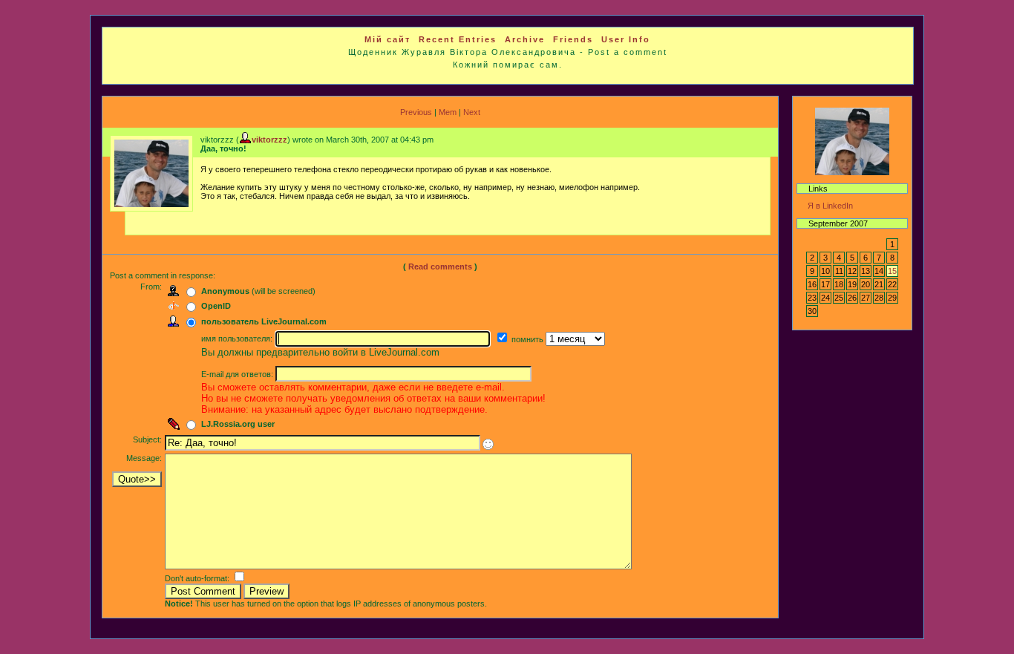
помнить (528, 339)
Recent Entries (458, 39)
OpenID (216, 305)
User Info (625, 39)
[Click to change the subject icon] (488, 444)
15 (892, 270)
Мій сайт (387, 39)
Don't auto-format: (198, 578)
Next (471, 112)
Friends (573, 39)
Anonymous (225, 291)
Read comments (440, 266)
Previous (416, 112)
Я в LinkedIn (830, 205)
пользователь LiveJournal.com (264, 321)
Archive (525, 39)
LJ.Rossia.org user (238, 423)
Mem (448, 112)
